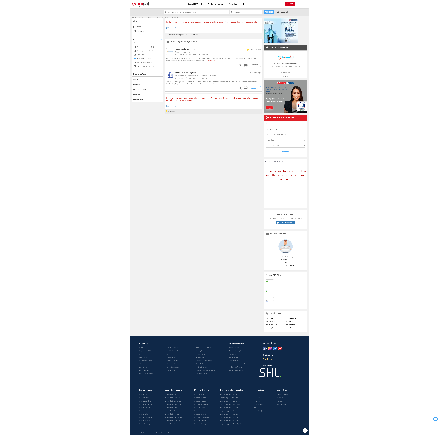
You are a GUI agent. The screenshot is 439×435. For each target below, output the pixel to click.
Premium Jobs (141, 31)
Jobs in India (142, 17)
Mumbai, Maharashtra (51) (145, 66)
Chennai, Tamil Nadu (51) (145, 51)
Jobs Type (137, 27)
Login (302, 4)
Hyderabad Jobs (153, 17)
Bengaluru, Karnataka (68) (145, 47)
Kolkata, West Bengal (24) (145, 62)
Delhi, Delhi (140, 55)
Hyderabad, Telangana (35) (145, 58)
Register (290, 4)
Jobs (203, 4)
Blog (244, 4)
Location (136, 39)
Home (134, 17)
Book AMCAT (193, 4)
